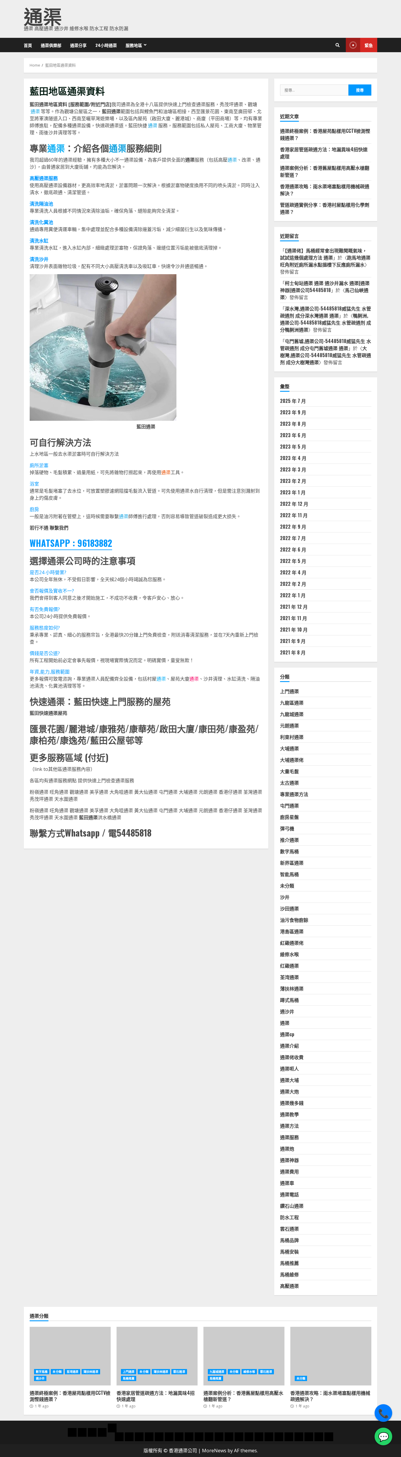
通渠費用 (289, 1171)
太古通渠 (289, 782)
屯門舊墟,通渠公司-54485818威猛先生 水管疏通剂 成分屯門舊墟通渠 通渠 (325, 344)
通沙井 (287, 1011)
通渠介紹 (289, 1045)
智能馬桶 (289, 874)
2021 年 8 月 (293, 652)
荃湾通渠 (289, 977)
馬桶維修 (289, 1274)
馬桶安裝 (289, 1251)
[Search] (338, 45)
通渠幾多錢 (292, 1102)
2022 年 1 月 (293, 595)
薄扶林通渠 (292, 988)
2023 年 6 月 (293, 435)
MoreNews (214, 1450)
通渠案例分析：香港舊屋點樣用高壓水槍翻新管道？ (243, 1356)
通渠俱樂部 (51, 45)
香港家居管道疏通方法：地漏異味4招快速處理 (157, 1356)
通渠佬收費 (292, 1057)
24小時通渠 (106, 45)
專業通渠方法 (294, 794)
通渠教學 (289, 1114)
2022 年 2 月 (293, 583)
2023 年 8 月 (293, 423)
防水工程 (289, 1217)
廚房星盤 (289, 816)
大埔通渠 (289, 748)
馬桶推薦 (289, 1262)
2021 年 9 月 (293, 640)
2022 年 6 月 (293, 549)
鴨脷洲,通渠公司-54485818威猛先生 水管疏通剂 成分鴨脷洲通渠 (325, 322)
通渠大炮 (289, 1091)
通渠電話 (289, 1194)
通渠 (43, 15)
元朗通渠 (289, 725)
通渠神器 (289, 1159)
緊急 (369, 45)
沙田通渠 (289, 908)
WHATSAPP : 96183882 (71, 542)
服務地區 (134, 45)
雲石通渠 (289, 1228)
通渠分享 (78, 45)
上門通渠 (289, 691)
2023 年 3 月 (293, 469)
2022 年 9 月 (293, 526)
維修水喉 (289, 954)
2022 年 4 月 (293, 572)
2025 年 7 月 (293, 400)
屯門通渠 (289, 805)
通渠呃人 (289, 1068)
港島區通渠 (292, 931)
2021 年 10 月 (294, 629)
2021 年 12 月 (294, 606)
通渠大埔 (289, 1079)
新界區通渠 (292, 862)
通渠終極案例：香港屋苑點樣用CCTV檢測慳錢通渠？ (70, 1356)
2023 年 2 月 (293, 480)
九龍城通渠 (292, 714)
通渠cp (287, 1034)
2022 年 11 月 (294, 515)
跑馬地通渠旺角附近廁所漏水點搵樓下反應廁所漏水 (325, 261)
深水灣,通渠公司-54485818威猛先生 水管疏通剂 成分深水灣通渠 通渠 (325, 312)
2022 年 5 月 (293, 560)
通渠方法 (289, 1125)
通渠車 (287, 1182)
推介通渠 (289, 839)
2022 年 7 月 (293, 538)
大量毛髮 (289, 771)
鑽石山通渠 (292, 1205)
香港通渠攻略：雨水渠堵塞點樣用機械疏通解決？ (330, 1356)
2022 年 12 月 (294, 503)
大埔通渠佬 (292, 759)
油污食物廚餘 (294, 919)
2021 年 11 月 (293, 618)
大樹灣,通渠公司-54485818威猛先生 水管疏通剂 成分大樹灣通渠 (325, 355)
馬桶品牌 (289, 1240)
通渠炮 (287, 1148)
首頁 (28, 45)
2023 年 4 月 (293, 458)
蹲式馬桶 (289, 999)
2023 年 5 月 (293, 446)
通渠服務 (289, 1137)
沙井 (284, 896)
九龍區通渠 (292, 702)
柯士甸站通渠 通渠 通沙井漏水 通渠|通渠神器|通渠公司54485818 (325, 286)
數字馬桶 (289, 851)
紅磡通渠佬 (292, 942)
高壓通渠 (289, 1285)
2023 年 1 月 (293, 492)
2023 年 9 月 (293, 412)
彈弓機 (287, 828)
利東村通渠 (292, 736)
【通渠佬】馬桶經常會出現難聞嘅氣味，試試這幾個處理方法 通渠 (323, 254)
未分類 (287, 885)
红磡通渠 (289, 965)
